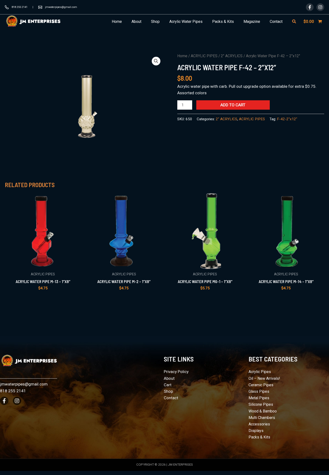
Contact (171, 397)
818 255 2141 (19, 7)
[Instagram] (320, 7)
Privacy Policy (176, 371)
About (169, 378)
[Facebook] (310, 7)
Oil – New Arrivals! (264, 378)
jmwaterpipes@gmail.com (61, 7)
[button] (294, 22)
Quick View (43, 263)
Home (182, 56)
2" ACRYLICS (232, 56)
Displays (256, 430)
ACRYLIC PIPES (204, 56)
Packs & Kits (259, 437)
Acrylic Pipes (260, 371)
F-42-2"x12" (287, 119)
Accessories (259, 424)
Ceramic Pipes (261, 385)
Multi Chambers (262, 417)
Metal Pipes (259, 398)
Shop (168, 391)
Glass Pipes (259, 391)
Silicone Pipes (261, 404)
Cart (167, 384)
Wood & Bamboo (263, 411)
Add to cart (232, 104)
